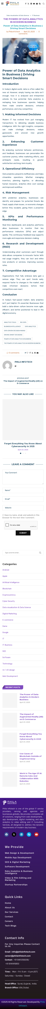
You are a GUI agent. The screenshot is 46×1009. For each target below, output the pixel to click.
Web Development (10, 676)
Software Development (17, 867)
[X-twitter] (14, 834)
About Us (10, 908)
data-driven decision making (14, 330)
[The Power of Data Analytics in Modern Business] (9, 700)
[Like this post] (27, 353)
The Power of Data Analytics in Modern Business (22, 343)
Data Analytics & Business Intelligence (19, 872)
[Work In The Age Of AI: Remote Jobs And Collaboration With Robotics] (9, 779)
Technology (7, 664)
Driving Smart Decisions (13, 335)
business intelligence (12, 326)
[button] (4, 426)
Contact (9, 917)
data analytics (30, 326)
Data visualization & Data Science (16, 607)
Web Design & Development (19, 853)
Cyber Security (8, 601)
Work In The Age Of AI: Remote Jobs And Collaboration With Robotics (31, 777)
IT (3, 639)
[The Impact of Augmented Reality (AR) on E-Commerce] (9, 720)
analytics (30, 225)
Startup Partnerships (16, 885)
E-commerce (7, 620)
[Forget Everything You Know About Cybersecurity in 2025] (23, 419)
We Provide (14, 847)
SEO (4, 651)
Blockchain (7, 589)
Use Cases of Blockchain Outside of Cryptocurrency (30, 756)
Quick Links (13, 897)
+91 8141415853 (12, 964)
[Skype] (39, 3)
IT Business (7, 645)
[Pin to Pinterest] (35, 353)
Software (6, 657)
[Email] (37, 3)
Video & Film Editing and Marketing (18, 879)
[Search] (43, 3)
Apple (4, 576)
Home (8, 903)
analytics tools (10, 322)
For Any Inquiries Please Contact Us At (22, 945)
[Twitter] (28, 3)
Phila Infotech (14, 32)
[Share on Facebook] (30, 353)
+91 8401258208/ (21, 960)
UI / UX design (8, 670)
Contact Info (14, 938)
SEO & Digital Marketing (17, 862)
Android (5, 570)
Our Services (11, 912)
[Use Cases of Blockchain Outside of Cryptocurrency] (9, 759)
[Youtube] (34, 3)
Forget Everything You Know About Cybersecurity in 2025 (31, 736)
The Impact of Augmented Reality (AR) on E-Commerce (31, 716)
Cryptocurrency (9, 595)
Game (4, 626)
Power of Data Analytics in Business (17, 339)
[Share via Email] (37, 353)
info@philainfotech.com (23, 952)
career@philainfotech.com (18, 956)
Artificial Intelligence (10, 582)
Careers (9, 921)
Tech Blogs (10, 926)
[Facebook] (25, 3)
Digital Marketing (9, 614)
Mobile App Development (18, 858)
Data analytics (34, 99)
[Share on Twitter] (32, 353)
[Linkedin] (31, 3)
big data (23, 322)
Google (5, 632)
